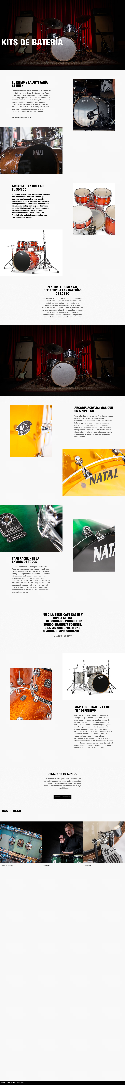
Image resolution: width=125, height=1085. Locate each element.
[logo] (7, 7)
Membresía (98, 3)
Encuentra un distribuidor (110, 3)
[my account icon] (114, 8)
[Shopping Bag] (117, 8)
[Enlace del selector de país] (120, 4)
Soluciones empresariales (87, 3)
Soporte (106, 8)
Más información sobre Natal (22, 117)
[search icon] (111, 8)
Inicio (3, 1083)
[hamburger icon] (120, 8)
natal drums (11, 1083)
